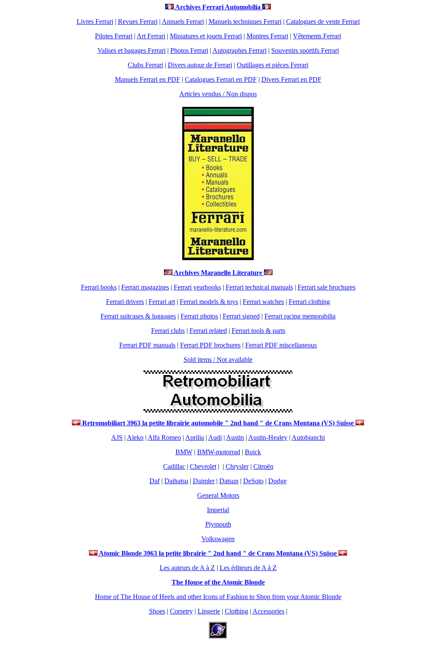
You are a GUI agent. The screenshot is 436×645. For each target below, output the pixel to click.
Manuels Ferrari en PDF (147, 79)
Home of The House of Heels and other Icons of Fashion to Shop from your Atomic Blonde (218, 596)
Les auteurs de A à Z (187, 567)
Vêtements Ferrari (317, 36)
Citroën (263, 466)
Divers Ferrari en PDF (291, 79)
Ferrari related (208, 330)
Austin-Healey (267, 437)
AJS (117, 437)
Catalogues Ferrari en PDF (221, 79)
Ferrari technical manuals (259, 287)
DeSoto (253, 480)
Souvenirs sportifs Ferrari (305, 50)
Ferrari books (99, 287)
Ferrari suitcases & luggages (138, 316)
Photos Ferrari (189, 50)
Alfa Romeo (164, 437)
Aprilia (194, 437)
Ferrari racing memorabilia (300, 316)
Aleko (135, 437)
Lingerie (209, 611)
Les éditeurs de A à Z (248, 567)
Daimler (204, 480)
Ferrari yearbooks (197, 287)
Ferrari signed (241, 316)
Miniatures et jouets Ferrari (206, 36)
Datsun (228, 480)
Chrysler (237, 466)
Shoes (157, 611)
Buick (253, 452)
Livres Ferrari (95, 21)
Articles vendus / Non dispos (218, 93)
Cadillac (174, 466)
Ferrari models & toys (209, 301)
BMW (183, 452)
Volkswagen (218, 538)
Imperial (218, 509)
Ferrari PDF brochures (210, 345)
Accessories (268, 611)
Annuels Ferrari (183, 21)
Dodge (277, 480)
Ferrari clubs (168, 330)
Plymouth (218, 524)
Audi (215, 437)
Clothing (236, 611)
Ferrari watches (263, 301)
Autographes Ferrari (239, 50)
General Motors (218, 495)
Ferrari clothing (309, 301)
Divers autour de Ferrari (200, 65)
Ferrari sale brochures (327, 287)
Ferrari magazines (145, 287)
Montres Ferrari (267, 36)
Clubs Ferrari (145, 65)
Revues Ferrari (138, 21)
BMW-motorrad (218, 452)
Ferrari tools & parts (258, 330)
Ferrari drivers (125, 301)
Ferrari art (162, 301)
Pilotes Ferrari (113, 36)
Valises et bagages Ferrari (132, 50)
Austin (235, 437)
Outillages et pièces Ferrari (272, 65)
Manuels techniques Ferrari (245, 21)
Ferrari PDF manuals (147, 345)
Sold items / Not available (218, 359)
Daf (154, 480)
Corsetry (181, 611)
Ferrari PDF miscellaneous (281, 345)
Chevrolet (203, 466)
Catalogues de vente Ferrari (323, 21)
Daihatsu (176, 480)
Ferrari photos (199, 316)
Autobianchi (308, 437)
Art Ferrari (151, 36)
